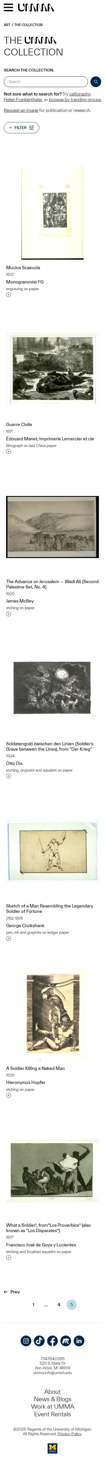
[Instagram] (26, 1341)
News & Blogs (52, 1399)
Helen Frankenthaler (23, 99)
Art (7, 25)
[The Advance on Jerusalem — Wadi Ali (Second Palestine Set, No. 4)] (52, 527)
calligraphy (79, 93)
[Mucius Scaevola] (52, 213)
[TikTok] (39, 1341)
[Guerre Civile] (52, 370)
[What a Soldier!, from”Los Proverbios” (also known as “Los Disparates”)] (52, 1170)
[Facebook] (52, 1341)
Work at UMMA (52, 1406)
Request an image (21, 110)
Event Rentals (52, 1414)
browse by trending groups (75, 99)
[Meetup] (65, 1341)
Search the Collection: (29, 70)
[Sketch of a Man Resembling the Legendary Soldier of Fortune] (52, 851)
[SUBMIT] (95, 81)
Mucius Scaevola (23, 267)
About (52, 1391)
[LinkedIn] (79, 1341)
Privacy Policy (69, 1434)
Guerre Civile (19, 424)
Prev (15, 1291)
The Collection (28, 25)
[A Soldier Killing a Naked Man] (52, 1013)
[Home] (36, 8)
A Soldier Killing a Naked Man (35, 1068)
